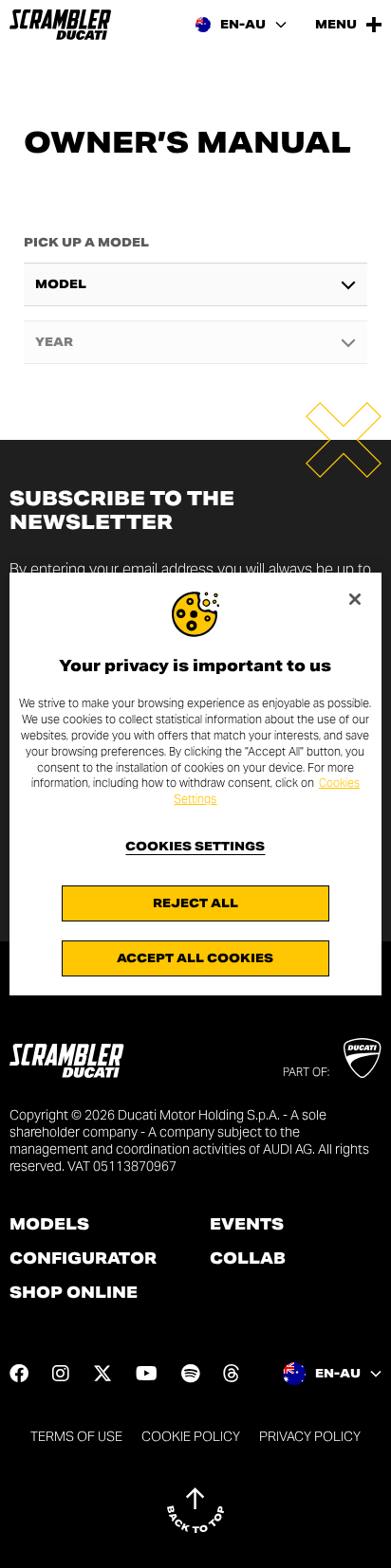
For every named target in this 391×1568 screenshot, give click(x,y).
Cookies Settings (195, 846)
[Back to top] (195, 1510)
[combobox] (196, 284)
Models (49, 1224)
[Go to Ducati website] (362, 1058)
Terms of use (76, 1436)
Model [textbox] (60, 284)
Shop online (73, 1293)
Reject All (195, 903)
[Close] (355, 599)
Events (247, 1224)
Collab (248, 1259)
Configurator (83, 1259)
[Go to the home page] (60, 24)
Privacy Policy (310, 1436)
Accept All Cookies (195, 958)
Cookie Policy (190, 1436)
